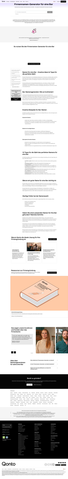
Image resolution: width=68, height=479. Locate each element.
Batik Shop (37, 392)
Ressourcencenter (53, 438)
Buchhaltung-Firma (13, 394)
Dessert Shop (45, 394)
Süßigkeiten (34, 403)
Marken (11, 400)
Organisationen (12, 402)
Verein (50, 403)
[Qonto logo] (3, 1)
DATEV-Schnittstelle (37, 434)
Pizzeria (27, 402)
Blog (51, 439)
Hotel (29, 397)
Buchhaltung (36, 433)
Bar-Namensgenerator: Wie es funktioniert (15, 73)
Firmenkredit (36, 426)
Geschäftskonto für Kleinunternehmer (23, 438)
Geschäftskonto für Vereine (21, 446)
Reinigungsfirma (35, 402)
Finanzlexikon (52, 440)
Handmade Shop (12, 397)
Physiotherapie (23, 402)
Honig (27, 397)
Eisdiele (53, 394)
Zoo (25, 405)
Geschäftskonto (20, 434)
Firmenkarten (20, 452)
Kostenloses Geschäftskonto (22, 447)
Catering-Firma (29, 394)
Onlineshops (52, 400)
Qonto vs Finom (36, 445)
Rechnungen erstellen (21, 451)
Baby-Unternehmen (25, 392)
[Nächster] (15, 352)
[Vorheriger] (12, 352)
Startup (25, 403)
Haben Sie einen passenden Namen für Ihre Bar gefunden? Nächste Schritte (16, 84)
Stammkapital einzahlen (21, 431)
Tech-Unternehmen (45, 403)
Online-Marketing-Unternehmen (44, 400)
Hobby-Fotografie (18, 397)
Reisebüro (40, 402)
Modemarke (32, 400)
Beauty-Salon (51, 392)
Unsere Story (52, 425)
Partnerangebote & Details (54, 446)
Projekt (31, 402)
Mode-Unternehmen (27, 400)
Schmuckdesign (50, 402)
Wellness (56, 403)
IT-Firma (37, 397)
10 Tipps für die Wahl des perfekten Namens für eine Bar (16, 77)
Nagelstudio (37, 400)
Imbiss (41, 397)
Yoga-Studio (22, 405)
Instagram (48, 397)
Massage (15, 400)
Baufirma (46, 392)
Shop (18, 403)
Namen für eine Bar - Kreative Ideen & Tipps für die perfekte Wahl (16, 70)
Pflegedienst (18, 402)
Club (33, 394)
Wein (52, 403)
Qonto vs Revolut (36, 446)
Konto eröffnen (63, 1)
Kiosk (52, 397)
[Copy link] (56, 180)
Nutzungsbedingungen (28, 22)
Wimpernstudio (16, 405)
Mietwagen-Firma (20, 400)
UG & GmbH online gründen (21, 425)
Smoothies (21, 403)
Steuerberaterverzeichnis (54, 445)
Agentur (11, 392)
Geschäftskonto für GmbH (21, 439)
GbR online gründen (20, 426)
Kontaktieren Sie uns (53, 426)
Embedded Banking (36, 439)
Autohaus (19, 392)
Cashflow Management (37, 438)
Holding (24, 397)
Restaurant (44, 402)
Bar (29, 392)
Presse (51, 431)
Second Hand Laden (13, 403)
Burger (18, 394)
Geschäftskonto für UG (21, 440)
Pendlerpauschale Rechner (37, 453)
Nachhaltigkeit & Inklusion (54, 433)
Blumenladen (56, 392)
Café (24, 394)
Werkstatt (11, 405)
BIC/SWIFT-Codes (36, 452)
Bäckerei (21, 394)
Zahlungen (19, 453)
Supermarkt (29, 403)
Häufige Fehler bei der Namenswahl (16, 81)
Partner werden (53, 447)
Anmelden (58, 1)
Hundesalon (33, 397)
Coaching (36, 394)
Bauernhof (41, 392)
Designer (40, 394)
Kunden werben (53, 432)
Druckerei (49, 394)
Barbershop (33, 392)
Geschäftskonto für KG (21, 444)
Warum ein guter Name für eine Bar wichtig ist (16, 80)
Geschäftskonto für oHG (21, 445)
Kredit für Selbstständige (37, 425)
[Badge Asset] (58, 462)
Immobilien (44, 397)
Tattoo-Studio (39, 403)
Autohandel (15, 392)
